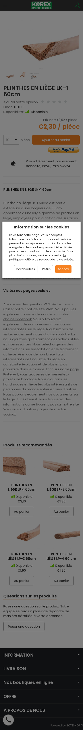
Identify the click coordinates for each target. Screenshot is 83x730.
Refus (46, 269)
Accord (63, 269)
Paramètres (25, 269)
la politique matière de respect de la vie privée (41, 257)
